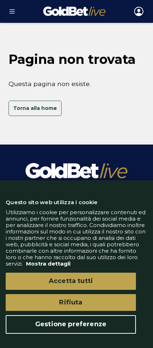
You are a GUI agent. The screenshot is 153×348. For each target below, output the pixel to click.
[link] (35, 108)
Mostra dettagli (47, 263)
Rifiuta (70, 302)
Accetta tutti (71, 281)
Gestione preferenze (70, 324)
